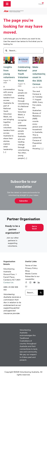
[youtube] (34, 282)
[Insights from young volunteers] (8, 60)
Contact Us (8, 282)
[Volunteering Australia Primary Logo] (41, 3)
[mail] (26, 286)
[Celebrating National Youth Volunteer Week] (23, 60)
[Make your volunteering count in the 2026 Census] (38, 60)
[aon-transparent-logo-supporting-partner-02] (13, 11)
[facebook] (26, 282)
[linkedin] (39, 282)
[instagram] (30, 282)
